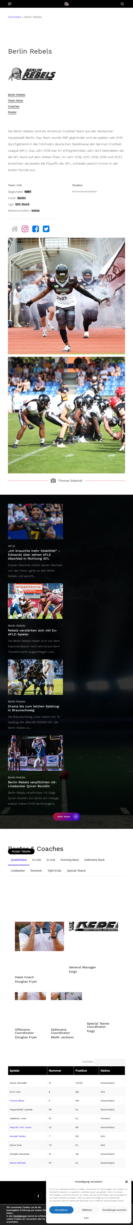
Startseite (14, 17)
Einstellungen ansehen (114, 1210)
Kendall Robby (18, 1136)
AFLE (11, 546)
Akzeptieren (61, 1210)
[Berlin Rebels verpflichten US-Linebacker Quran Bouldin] (35, 770)
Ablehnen (87, 1210)
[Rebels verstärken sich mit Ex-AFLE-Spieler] (35, 619)
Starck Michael (18, 1163)
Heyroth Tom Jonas (20, 1127)
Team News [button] (15, 100)
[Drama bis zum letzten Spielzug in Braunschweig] (35, 694)
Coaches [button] (13, 106)
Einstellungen (20, 1216)
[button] (126, 1181)
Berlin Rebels (16, 625)
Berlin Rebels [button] (16, 94)
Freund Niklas (17, 1100)
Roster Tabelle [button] (21, 851)
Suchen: (87, 1061)
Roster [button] (12, 112)
